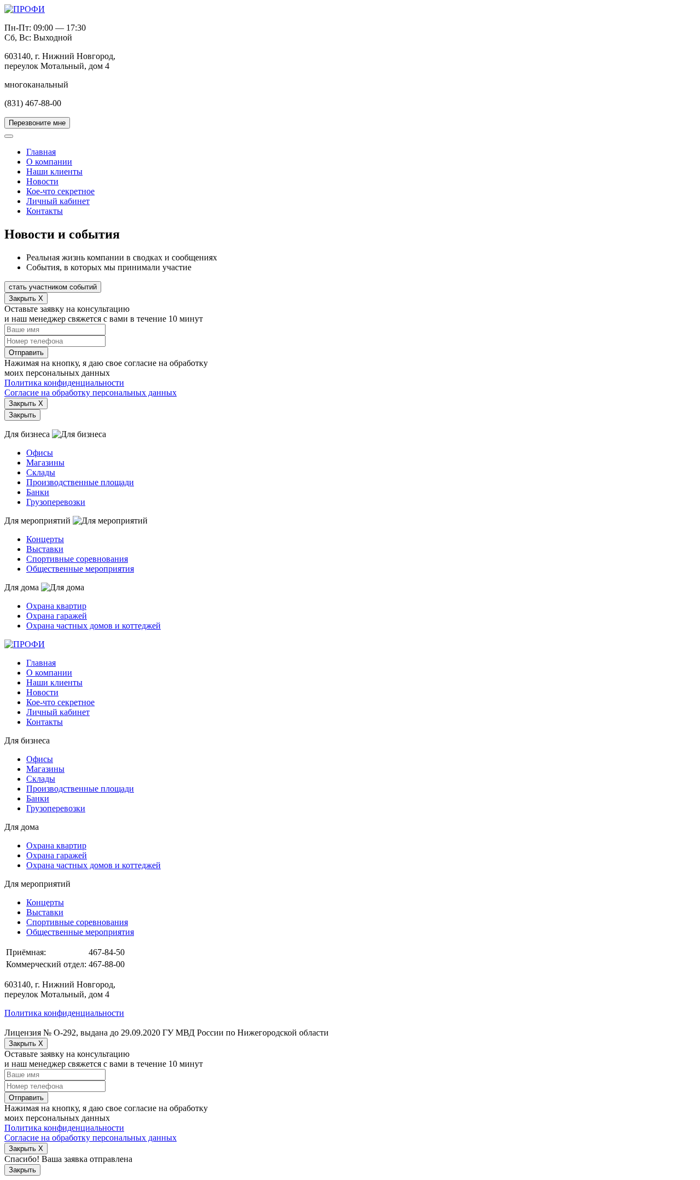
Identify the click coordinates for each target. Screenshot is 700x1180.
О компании (49, 161)
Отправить (26, 352)
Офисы (39, 452)
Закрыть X (26, 298)
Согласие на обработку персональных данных (90, 392)
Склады (40, 472)
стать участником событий (53, 287)
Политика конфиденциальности (64, 382)
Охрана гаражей (56, 615)
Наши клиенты (54, 171)
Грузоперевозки (55, 502)
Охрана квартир (56, 606)
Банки (37, 492)
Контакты (44, 211)
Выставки (44, 549)
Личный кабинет (58, 201)
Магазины (45, 462)
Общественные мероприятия (80, 568)
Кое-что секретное (60, 191)
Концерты (45, 539)
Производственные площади (80, 482)
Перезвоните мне (37, 123)
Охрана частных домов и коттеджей (93, 625)
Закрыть (22, 415)
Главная (41, 151)
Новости (42, 181)
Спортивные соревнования (77, 558)
